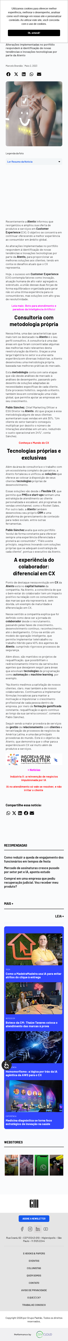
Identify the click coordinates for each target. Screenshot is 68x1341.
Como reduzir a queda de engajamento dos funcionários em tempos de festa (34, 859)
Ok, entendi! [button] (34, 32)
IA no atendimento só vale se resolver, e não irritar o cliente (34, 788)
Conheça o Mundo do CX (34, 442)
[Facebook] (22, 1229)
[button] (9, 74)
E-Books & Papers (34, 1253)
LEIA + (59, 916)
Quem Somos (34, 1275)
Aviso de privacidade (34, 1290)
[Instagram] (30, 1229)
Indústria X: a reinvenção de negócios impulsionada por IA (34, 778)
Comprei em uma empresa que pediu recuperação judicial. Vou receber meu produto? (31, 882)
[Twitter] (38, 1229)
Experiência (11, 1116)
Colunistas (34, 1268)
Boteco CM (10, 1018)
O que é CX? (34, 1297)
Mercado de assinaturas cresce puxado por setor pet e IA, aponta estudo (31, 870)
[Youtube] (46, 1229)
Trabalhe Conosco (34, 1304)
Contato (34, 1282)
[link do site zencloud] (44, 1334)
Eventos (34, 1260)
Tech (8, 969)
